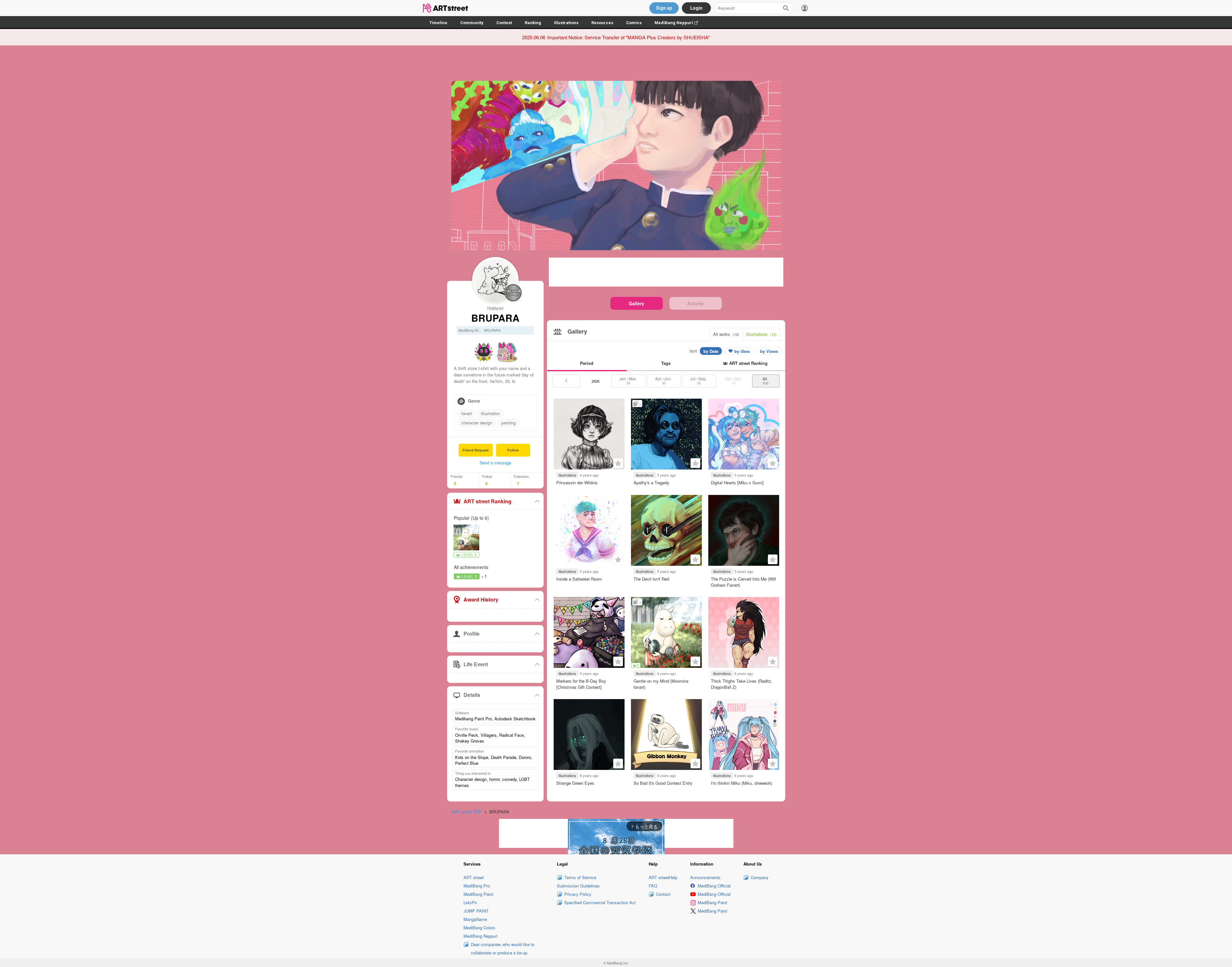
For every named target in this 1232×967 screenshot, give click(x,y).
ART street (473, 877)
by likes (742, 351)
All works (726, 334)
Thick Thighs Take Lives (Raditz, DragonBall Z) (741, 684)
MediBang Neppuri (679, 22)
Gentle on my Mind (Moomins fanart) (661, 684)
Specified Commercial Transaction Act (600, 902)
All (765, 380)
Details (471, 694)
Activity (695, 303)
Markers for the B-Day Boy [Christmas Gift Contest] (581, 684)
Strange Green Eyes (575, 783)
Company (760, 877)
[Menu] (804, 8)
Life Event (475, 664)
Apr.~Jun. (664, 380)
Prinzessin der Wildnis (577, 482)
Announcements (705, 877)
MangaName (475, 919)
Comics (634, 22)
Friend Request (476, 450)
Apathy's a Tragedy (651, 482)
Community (471, 22)
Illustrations (566, 22)
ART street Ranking (487, 501)
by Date (710, 351)
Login (696, 8)
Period (586, 363)
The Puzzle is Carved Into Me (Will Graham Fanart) (743, 582)
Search (786, 8)
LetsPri (470, 902)
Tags (666, 363)
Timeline (438, 22)
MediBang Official (714, 886)
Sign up (664, 8)
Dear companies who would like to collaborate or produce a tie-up (502, 948)
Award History (480, 599)
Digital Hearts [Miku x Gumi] (737, 482)
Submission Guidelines (578, 886)
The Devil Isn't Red (651, 579)
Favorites (618, 463)
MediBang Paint (478, 894)
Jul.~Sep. (699, 380)
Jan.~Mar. (628, 380)
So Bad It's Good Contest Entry (663, 783)
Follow (513, 450)
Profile (471, 633)
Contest (504, 22)
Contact (663, 894)
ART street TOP (466, 812)
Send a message (495, 463)
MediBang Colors (479, 927)
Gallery (636, 303)
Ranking (533, 22)
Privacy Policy (577, 894)
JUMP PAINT (476, 911)
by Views (769, 351)
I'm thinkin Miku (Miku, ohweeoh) (741, 783)
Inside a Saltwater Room (579, 579)
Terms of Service (580, 877)
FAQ (653, 886)
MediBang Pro (476, 886)
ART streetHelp (663, 877)
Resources (602, 22)
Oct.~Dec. (734, 380)
